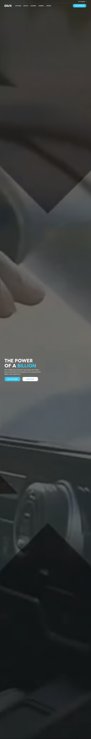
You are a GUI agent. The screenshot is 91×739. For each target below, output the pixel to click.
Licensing (33, 5)
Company (41, 5)
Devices (25, 5)
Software (18, 5)
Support (48, 5)
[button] (79, 5)
